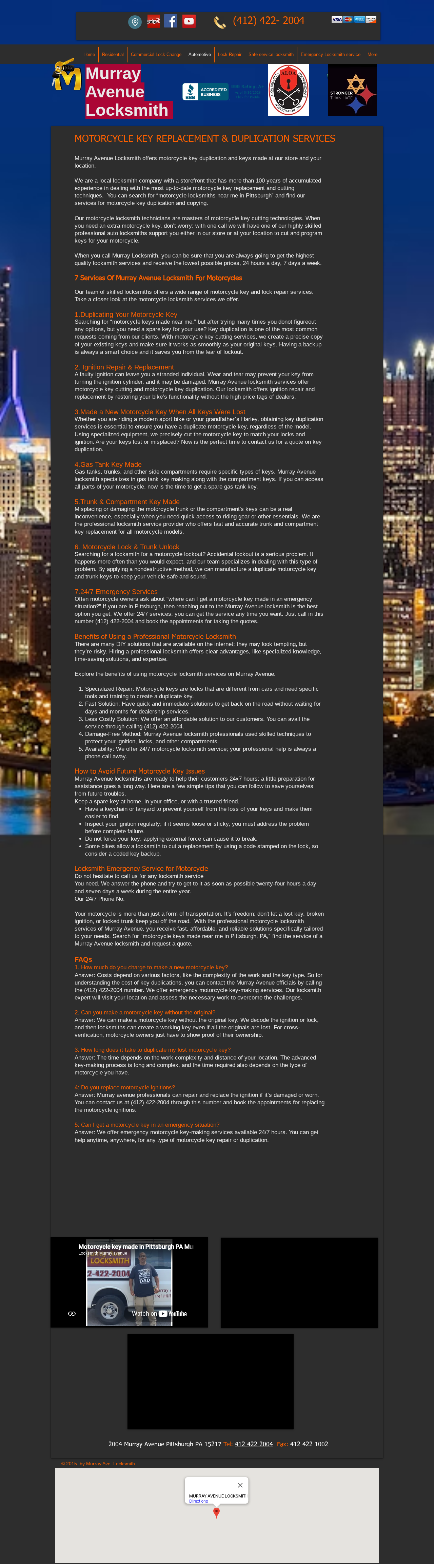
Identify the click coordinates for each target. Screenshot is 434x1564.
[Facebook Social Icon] (170, 20)
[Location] (135, 22)
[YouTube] (189, 21)
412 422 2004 (254, 1445)
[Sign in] (153, 21)
